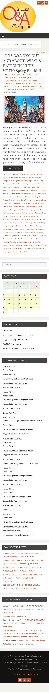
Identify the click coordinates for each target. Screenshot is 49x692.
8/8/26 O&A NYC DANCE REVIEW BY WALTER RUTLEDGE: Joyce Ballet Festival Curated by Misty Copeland (23, 609)
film (23, 84)
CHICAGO (25, 190)
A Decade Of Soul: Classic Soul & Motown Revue (28, 174)
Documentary (10, 84)
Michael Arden (7, 229)
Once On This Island (15, 232)
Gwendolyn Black (9, 616)
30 (37, 308)
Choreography (10, 81)
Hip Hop (29, 84)
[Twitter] (42, 3)
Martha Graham (18, 226)
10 (5, 299)
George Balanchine (30, 207)
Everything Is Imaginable (35, 203)
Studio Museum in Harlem (27, 239)
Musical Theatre (30, 86)
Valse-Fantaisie (14, 252)
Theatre (7, 92)
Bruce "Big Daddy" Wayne (28, 187)
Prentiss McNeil (32, 236)
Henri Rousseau (36, 213)
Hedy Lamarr (26, 213)
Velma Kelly (23, 252)
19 (16, 303)
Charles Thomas (9, 630)
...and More (8, 78)
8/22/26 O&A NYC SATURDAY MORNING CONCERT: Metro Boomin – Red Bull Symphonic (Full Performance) (22, 578)
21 (26, 303)
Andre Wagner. (28, 181)
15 (32, 299)
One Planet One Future (30, 232)
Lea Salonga (20, 223)
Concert (27, 81)
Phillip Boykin (21, 236)
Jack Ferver (11, 216)
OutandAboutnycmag (15, 75)
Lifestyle (13, 86)
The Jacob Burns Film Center (28, 242)
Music (20, 86)
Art (15, 78)
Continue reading (13, 168)
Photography (31, 89)
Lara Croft (12, 223)
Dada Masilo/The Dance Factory (27, 197)
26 (16, 308)
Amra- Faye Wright (16, 181)
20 (21, 303)
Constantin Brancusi (9, 197)
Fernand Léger (7, 207)
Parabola (23, 674)
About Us (23, 616)
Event (18, 84)
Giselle (40, 207)
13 (21, 299)
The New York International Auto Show (21, 245)
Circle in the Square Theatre (19, 194)
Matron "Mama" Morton (32, 226)
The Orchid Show (40, 245)
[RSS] (46, 3)
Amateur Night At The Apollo (24, 177)
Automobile (22, 78)
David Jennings (36, 200)
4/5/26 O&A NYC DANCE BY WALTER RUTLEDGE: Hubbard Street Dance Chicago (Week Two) (24, 623)
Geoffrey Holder (18, 207)
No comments (41, 52)
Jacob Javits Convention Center (26, 216)
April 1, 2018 (32, 75)
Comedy (20, 81)
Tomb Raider (18, 248)
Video (13, 92)
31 (5, 312)
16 (37, 299)
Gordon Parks (7, 210)
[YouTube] (39, 3)
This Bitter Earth (8, 248)
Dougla (24, 203)
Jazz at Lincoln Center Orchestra (20, 219)
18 (10, 303)
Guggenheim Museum (19, 210)
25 (10, 308)
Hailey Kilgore (32, 210)
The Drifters (14, 242)
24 (5, 308)
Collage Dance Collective (37, 194)
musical (15, 229)
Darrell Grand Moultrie (23, 200)
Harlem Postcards (15, 213)
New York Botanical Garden (28, 229)
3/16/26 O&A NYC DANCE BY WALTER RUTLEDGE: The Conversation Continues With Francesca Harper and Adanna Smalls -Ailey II (24, 633)
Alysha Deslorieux (9, 177)
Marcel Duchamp (39, 223)
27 (21, 308)
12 (16, 299)
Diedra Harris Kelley (14, 203)
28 (26, 308)
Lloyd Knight (29, 223)
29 (32, 308)
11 (10, 299)
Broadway (15, 187)
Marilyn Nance (7, 226)
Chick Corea (33, 190)
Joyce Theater (36, 219)
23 (37, 303)
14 (26, 299)
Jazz (34, 84)
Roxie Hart (14, 239)
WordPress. (33, 674)
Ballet (31, 78)
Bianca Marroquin (24, 184)
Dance (34, 81)
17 (5, 303)
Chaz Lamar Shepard (15, 190)
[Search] (43, 265)
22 (32, 303)
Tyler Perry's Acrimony (30, 248)
